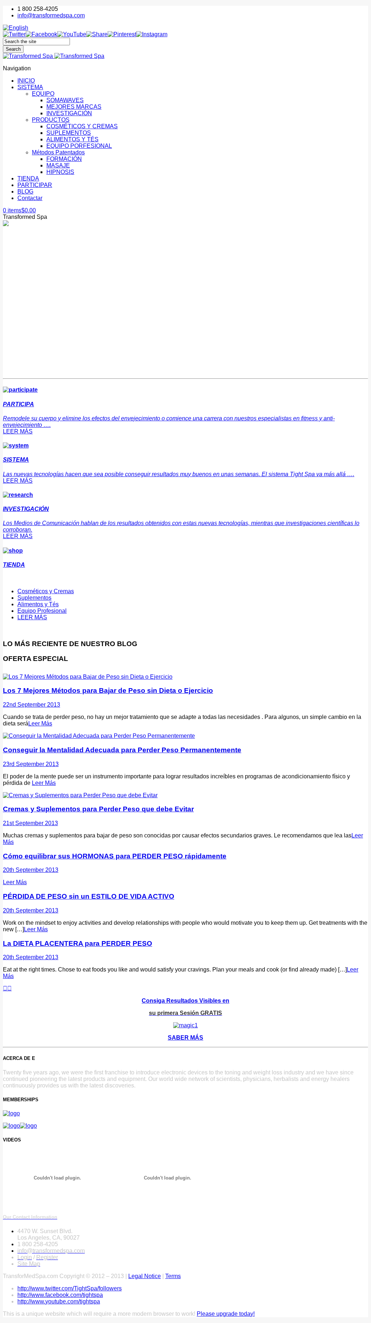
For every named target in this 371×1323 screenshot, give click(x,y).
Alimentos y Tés (38, 604)
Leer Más (40, 723)
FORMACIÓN (64, 159)
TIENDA (28, 178)
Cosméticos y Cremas (45, 591)
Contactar (29, 198)
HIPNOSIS (60, 172)
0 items (19, 210)
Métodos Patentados (58, 152)
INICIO (26, 81)
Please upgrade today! (226, 1314)
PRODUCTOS (51, 120)
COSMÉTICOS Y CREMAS (82, 126)
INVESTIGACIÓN (69, 113)
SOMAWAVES (65, 100)
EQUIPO (43, 94)
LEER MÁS (18, 431)
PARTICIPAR (34, 185)
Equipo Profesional (42, 611)
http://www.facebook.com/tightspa (60, 1295)
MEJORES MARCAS (73, 107)
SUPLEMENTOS (68, 133)
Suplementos (34, 598)
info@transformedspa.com (51, 15)
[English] (15, 28)
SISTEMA (30, 87)
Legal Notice (144, 1276)
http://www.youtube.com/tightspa (58, 1301)
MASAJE (58, 165)
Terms (173, 1276)
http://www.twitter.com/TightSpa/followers (69, 1288)
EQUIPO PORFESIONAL (79, 146)
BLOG (25, 191)
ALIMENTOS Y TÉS (72, 139)
